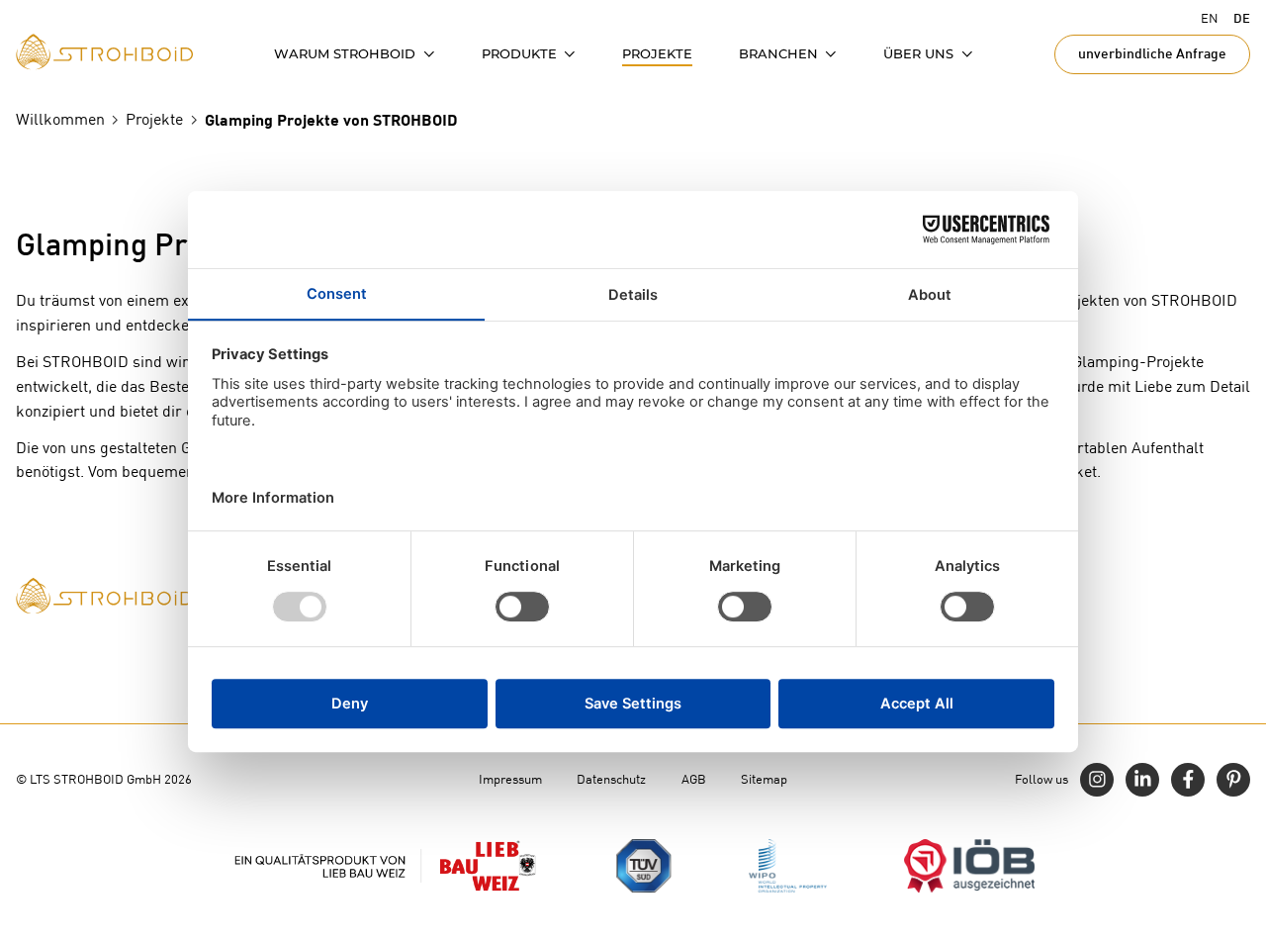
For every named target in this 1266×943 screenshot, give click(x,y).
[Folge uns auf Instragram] (1097, 780)
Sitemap (764, 779)
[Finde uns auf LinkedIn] (1142, 780)
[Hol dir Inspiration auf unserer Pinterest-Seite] (1233, 780)
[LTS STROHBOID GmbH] (104, 52)
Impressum (510, 779)
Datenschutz (611, 779)
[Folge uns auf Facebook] (1188, 780)
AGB (693, 779)
